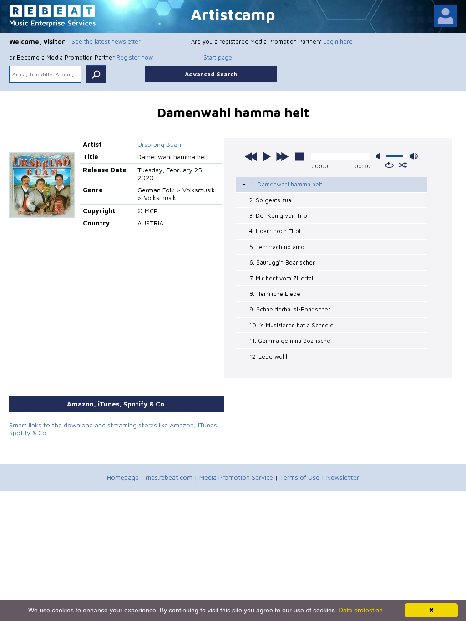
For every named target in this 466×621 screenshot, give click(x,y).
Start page (217, 57)
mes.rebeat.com (169, 477)
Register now (134, 57)
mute (380, 156)
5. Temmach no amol (277, 246)
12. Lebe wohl (268, 356)
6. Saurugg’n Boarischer (282, 262)
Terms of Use (299, 477)
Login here (338, 41)
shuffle (403, 165)
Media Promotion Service (236, 477)
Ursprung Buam (160, 144)
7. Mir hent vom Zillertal (281, 278)
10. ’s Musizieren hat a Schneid (291, 325)
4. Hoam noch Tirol (274, 231)
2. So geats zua (270, 200)
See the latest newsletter (106, 41)
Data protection (361, 610)
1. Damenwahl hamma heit (287, 184)
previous (251, 156)
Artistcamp (233, 14)
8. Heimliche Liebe (274, 293)
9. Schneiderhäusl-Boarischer (289, 309)
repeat (389, 165)
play (267, 156)
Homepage (123, 477)
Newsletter (342, 477)
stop (299, 156)
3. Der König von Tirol (279, 215)
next (282, 156)
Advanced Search (211, 74)
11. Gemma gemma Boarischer (291, 340)
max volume (414, 156)
